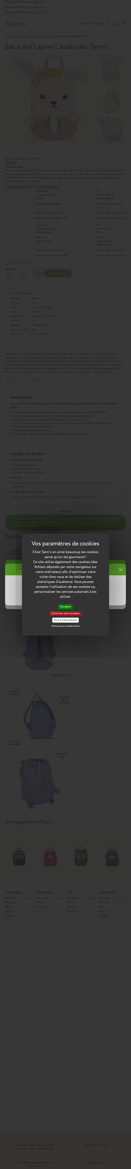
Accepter (65, 607)
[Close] (120, 569)
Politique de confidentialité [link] (65, 626)
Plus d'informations (65, 620)
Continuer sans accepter (65, 613)
